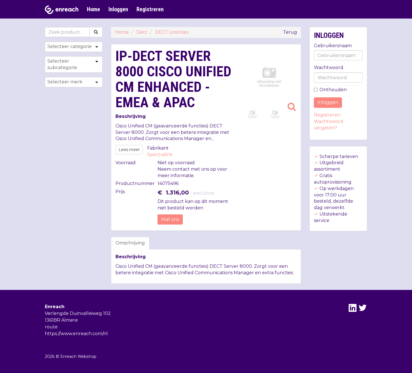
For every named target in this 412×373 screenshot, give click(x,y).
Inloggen (118, 9)
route (51, 326)
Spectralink (160, 154)
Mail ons (170, 219)
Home (93, 9)
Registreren (150, 9)
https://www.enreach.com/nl (76, 333)
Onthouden (333, 89)
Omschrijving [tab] (130, 243)
